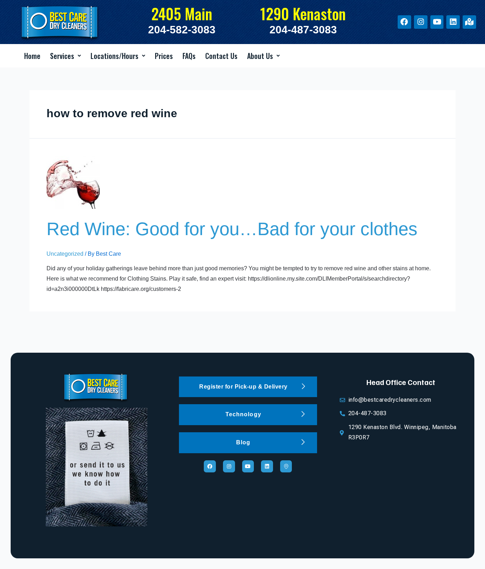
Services (62, 55)
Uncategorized (65, 254)
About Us (260, 55)
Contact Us (221, 55)
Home (32, 55)
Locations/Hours (114, 55)
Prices (164, 55)
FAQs (189, 55)
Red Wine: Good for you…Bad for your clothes (232, 229)
